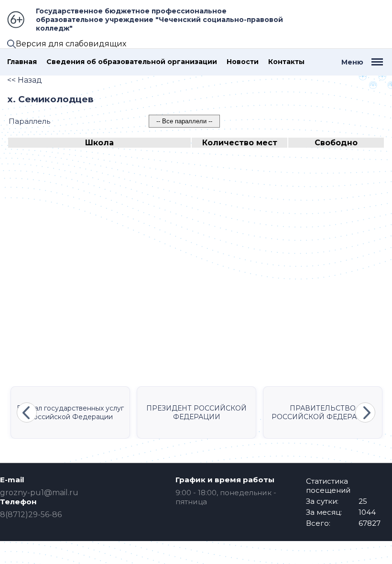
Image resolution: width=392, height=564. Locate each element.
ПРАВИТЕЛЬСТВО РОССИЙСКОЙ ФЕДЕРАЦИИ (323, 412)
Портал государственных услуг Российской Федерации (70, 412)
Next (365, 412)
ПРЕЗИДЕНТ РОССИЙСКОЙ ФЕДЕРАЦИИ (196, 412)
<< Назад (24, 80)
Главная (22, 62)
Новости (243, 62)
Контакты (286, 62)
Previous (27, 412)
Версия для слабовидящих (71, 43)
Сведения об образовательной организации (131, 62)
